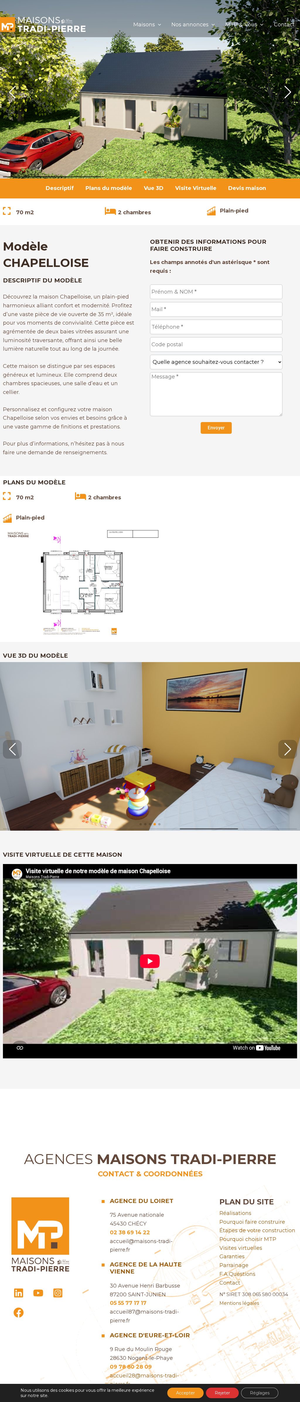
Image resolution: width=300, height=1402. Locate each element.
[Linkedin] (18, 1293)
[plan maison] (82, 583)
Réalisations (235, 1213)
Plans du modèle (109, 188)
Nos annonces (190, 24)
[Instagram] (58, 1293)
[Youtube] (38, 1293)
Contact (284, 24)
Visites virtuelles (240, 1248)
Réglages (260, 1393)
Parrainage (233, 1265)
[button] (158, 24)
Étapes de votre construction (257, 1230)
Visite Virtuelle (196, 188)
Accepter (185, 1393)
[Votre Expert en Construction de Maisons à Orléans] (43, 24)
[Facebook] (18, 1312)
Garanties (232, 1256)
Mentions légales (239, 1303)
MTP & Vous (241, 24)
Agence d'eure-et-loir (150, 1335)
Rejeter (222, 1393)
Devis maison (247, 188)
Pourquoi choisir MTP (247, 1239)
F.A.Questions (237, 1274)
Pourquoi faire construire (252, 1222)
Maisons (144, 24)
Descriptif (60, 188)
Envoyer (216, 428)
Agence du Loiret (141, 1200)
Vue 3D (153, 188)
